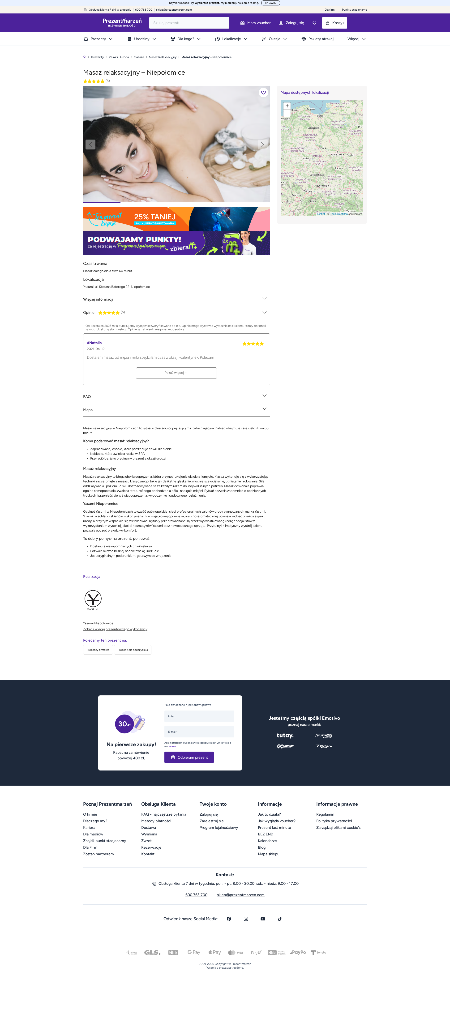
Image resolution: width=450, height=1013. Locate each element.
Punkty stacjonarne (354, 9)
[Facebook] (229, 918)
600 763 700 (196, 895)
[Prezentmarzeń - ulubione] (314, 23)
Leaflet (321, 214)
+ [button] (287, 106)
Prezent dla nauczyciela (133, 649)
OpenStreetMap (339, 214)
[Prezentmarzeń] (122, 22)
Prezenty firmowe (98, 649)
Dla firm (329, 9)
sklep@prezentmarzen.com (174, 9)
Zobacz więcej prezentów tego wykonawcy (115, 629)
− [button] (287, 113)
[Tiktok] (280, 918)
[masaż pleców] (176, 144)
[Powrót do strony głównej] (84, 57)
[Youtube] (263, 918)
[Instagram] (246, 918)
